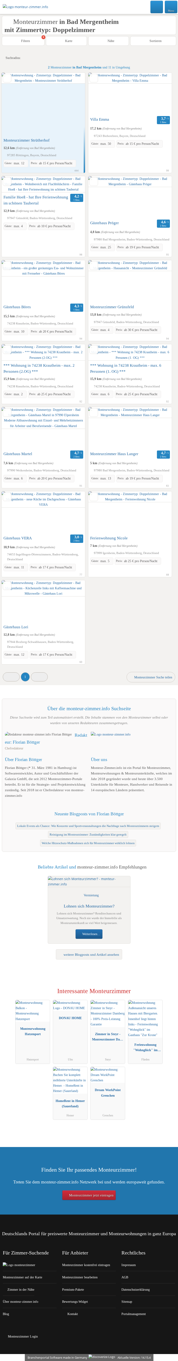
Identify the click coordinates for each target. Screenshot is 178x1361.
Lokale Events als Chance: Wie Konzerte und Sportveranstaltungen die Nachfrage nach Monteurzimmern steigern (88, 826)
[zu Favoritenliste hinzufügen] (7, 78)
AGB (124, 1277)
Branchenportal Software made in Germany (56, 1357)
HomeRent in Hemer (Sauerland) (70, 1103)
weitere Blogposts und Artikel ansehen (91, 954)
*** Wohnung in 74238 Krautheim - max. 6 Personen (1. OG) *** (125, 368)
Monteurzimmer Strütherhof (26, 140)
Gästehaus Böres (17, 307)
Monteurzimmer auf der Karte (22, 1277)
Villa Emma (99, 119)
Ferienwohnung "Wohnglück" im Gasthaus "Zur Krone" (145, 1048)
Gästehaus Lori (15, 627)
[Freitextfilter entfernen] (157, 7)
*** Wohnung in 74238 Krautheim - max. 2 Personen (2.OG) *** (39, 368)
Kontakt (72, 1314)
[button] (11, 676)
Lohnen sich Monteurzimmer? (89, 906)
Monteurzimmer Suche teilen (152, 677)
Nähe (110, 41)
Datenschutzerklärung (135, 1289)
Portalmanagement (133, 1314)
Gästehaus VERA (17, 538)
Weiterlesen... (90, 934)
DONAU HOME (70, 1018)
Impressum (128, 1265)
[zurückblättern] (13, 104)
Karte (68, 41)
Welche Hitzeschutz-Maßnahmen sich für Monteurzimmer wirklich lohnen (88, 843)
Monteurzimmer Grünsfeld (112, 307)
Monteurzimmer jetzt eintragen (91, 1195)
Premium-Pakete (73, 1289)
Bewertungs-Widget (75, 1301)
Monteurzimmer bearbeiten (80, 1277)
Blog (6, 1314)
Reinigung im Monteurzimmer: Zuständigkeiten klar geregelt (88, 834)
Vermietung (91, 895)
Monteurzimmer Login (22, 1336)
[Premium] (168, 995)
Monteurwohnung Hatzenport (32, 1031)
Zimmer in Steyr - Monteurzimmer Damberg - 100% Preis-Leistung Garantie (108, 1037)
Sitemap (126, 1301)
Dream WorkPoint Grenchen (108, 1092)
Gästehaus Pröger (104, 223)
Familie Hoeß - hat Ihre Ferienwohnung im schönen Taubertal (35, 200)
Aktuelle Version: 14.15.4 (134, 1357)
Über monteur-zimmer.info (20, 1301)
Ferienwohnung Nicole (109, 538)
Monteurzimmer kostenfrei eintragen (86, 1265)
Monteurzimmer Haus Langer (114, 454)
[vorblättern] (73, 104)
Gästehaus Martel (17, 454)
